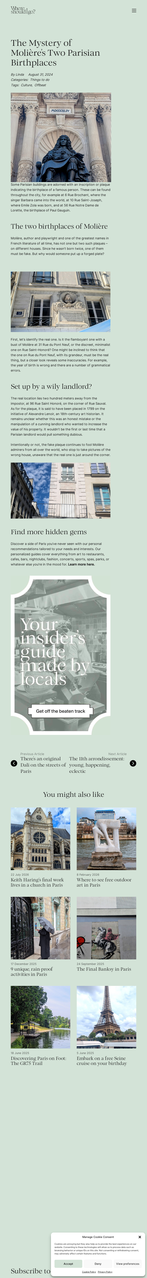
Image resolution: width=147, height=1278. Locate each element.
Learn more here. (81, 564)
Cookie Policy (89, 1271)
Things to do (39, 80)
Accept (68, 1263)
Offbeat (40, 85)
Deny (98, 1263)
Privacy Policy (105, 1271)
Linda (20, 74)
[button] (140, 1237)
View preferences (127, 1263)
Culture (27, 85)
